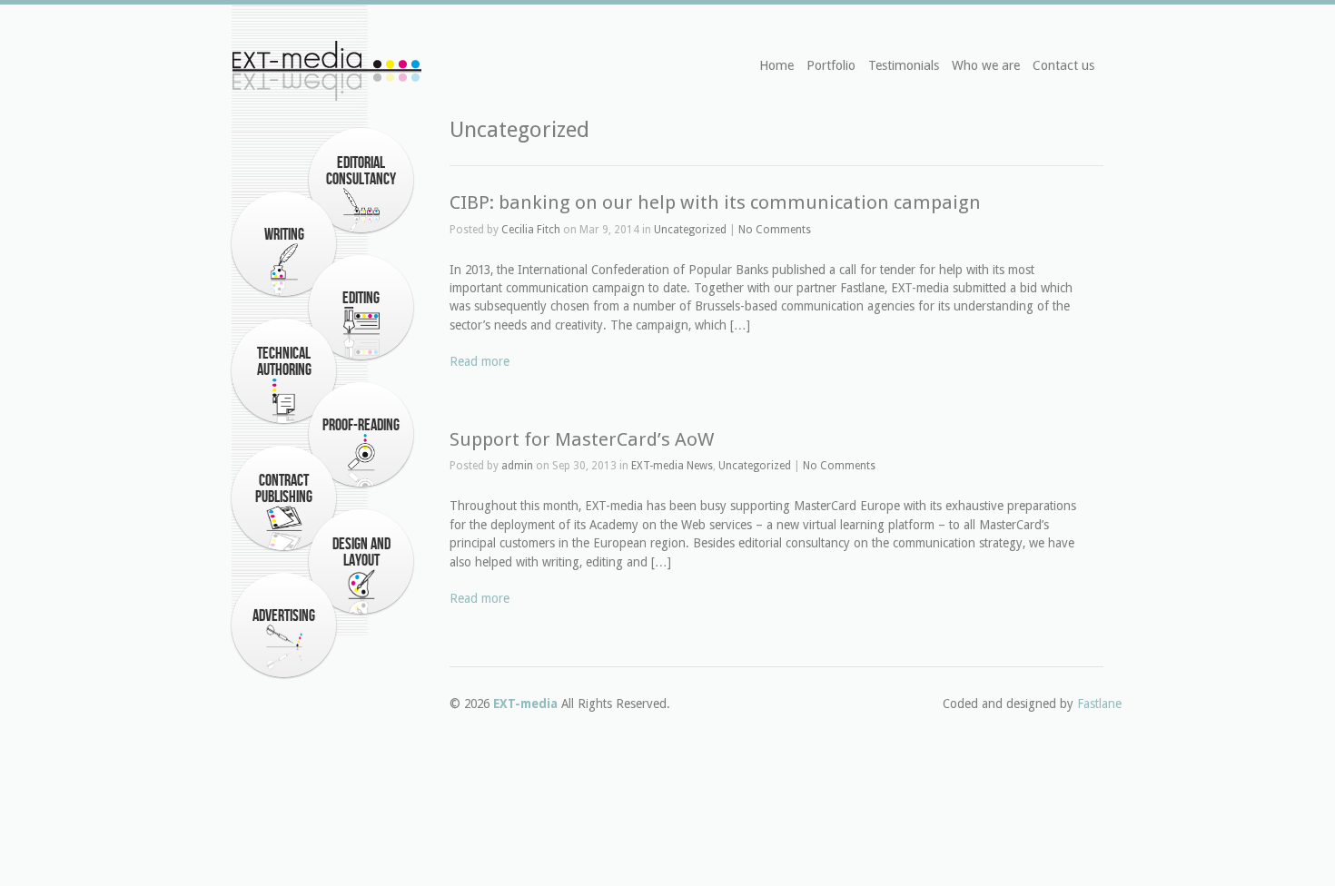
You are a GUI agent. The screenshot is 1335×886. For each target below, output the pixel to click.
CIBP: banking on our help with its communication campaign (715, 202)
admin (517, 465)
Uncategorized (690, 229)
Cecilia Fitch (530, 229)
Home (776, 65)
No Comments (774, 229)
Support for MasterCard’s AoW (582, 439)
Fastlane (1099, 703)
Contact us (1063, 65)
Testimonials (903, 65)
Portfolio (830, 65)
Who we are (986, 65)
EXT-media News (672, 465)
